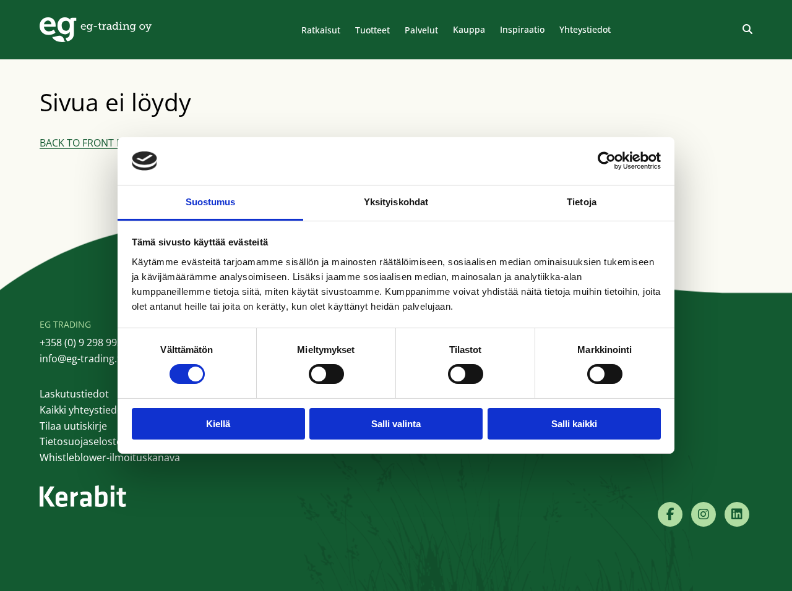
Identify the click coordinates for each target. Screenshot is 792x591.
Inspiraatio (522, 29)
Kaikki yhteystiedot (83, 410)
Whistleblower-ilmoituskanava (110, 457)
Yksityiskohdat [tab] (396, 202)
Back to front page (91, 143)
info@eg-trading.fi (81, 358)
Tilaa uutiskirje (73, 426)
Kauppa (469, 29)
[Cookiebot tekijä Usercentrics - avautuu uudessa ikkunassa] (607, 160)
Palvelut (421, 30)
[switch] (326, 374)
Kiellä (218, 424)
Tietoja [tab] (581, 202)
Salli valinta (396, 424)
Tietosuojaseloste (81, 441)
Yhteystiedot (585, 29)
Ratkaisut (320, 30)
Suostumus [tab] (211, 202)
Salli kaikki (574, 424)
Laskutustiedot (74, 394)
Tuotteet (372, 30)
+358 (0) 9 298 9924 (84, 342)
